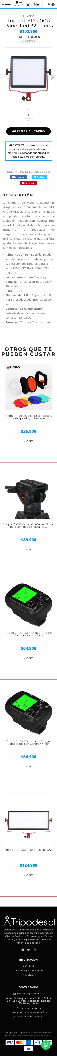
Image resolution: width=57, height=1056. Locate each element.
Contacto (28, 966)
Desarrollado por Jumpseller (34, 1035)
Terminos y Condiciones (28, 970)
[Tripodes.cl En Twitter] (28, 950)
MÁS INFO (28, 441)
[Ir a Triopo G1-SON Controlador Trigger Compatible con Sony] (28, 604)
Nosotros (28, 975)
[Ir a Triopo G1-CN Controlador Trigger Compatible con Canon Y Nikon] (28, 713)
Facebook (19, 177)
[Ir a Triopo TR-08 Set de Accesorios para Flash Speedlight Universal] (28, 387)
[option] (28, 77)
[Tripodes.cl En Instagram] (34, 950)
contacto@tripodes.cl (30, 994)
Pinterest (29, 183)
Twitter (40, 177)
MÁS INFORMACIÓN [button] (28, 41)
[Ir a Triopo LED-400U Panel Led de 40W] (28, 821)
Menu (8, 4)
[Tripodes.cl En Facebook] (23, 950)
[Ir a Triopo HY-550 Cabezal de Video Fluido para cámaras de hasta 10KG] (28, 495)
